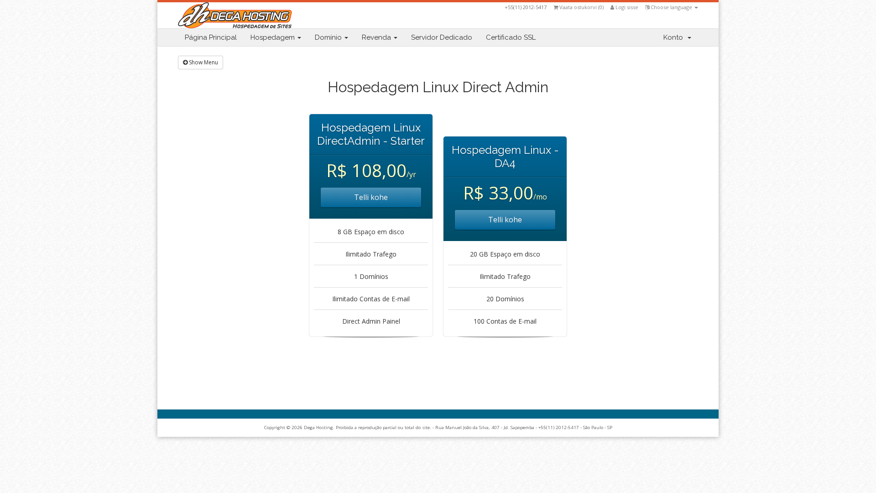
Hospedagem (273, 37)
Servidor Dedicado (441, 37)
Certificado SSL (511, 37)
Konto (675, 37)
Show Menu (203, 62)
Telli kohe (371, 197)
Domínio (329, 37)
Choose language (671, 7)
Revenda (377, 37)
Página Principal (211, 37)
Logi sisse (626, 7)
